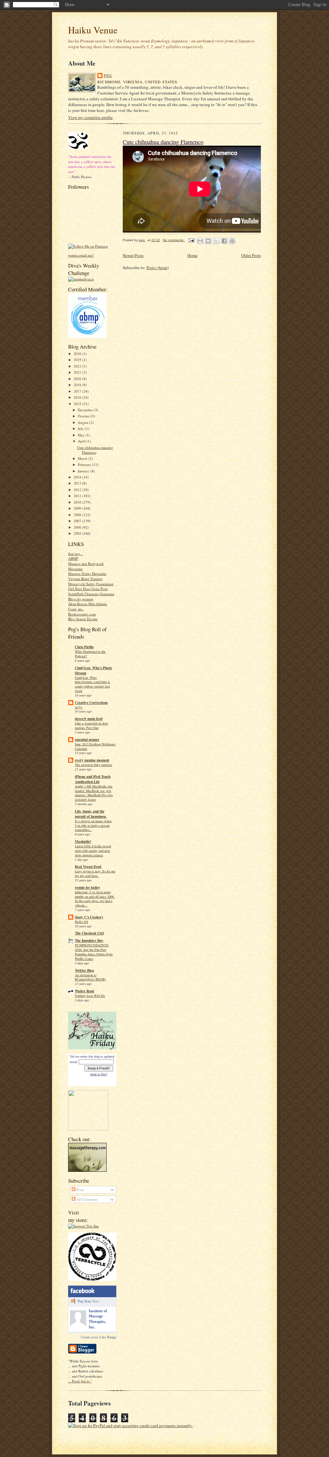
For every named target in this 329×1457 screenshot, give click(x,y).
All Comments (87, 1199)
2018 (78, 384)
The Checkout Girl (89, 933)
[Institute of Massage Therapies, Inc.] (78, 1325)
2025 (78, 359)
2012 (78, 489)
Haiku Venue (93, 29)
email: (74, 1062)
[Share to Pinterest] (232, 241)
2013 (78, 483)
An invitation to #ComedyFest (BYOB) (90, 977)
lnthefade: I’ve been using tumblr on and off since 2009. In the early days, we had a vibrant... (95, 898)
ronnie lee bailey (87, 887)
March (83, 458)
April (82, 441)
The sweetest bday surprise (93, 764)
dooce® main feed (88, 718)
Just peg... (75, 553)
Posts (80, 1189)
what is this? (98, 1074)
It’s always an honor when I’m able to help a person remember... (93, 825)
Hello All (81, 921)
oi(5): (79, 707)
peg (108, 75)
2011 (78, 495)
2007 (78, 520)
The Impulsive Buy (89, 940)
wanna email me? (81, 255)
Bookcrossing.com (82, 614)
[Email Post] (191, 240)
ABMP (73, 558)
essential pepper (87, 739)
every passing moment (92, 760)
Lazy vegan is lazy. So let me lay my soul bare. (95, 873)
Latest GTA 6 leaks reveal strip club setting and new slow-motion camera (93, 850)
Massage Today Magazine (87, 573)
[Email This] (200, 241)
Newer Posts (133, 255)
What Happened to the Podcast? (90, 653)
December (86, 409)
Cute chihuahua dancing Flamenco (95, 450)
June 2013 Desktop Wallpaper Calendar (95, 746)
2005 (78, 533)
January (84, 471)
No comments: (174, 240)
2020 (78, 378)
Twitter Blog (84, 970)
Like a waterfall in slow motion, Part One (91, 725)
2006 (78, 527)
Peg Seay (84, 1301)
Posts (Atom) (158, 267)
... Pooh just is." (80, 1381)
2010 (78, 502)
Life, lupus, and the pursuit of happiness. (91, 814)
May (81, 435)
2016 (78, 397)
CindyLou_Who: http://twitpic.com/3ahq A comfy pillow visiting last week (92, 684)
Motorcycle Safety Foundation (90, 583)
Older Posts (251, 255)
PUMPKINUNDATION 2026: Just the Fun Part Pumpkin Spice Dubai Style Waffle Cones (94, 952)
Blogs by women (80, 598)
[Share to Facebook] (224, 241)
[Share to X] (216, 241)
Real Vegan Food (88, 866)
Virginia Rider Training (85, 578)
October (84, 416)
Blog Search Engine (83, 618)
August (83, 422)
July (81, 428)
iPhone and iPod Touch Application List (93, 779)
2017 (78, 391)
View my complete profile (90, 117)
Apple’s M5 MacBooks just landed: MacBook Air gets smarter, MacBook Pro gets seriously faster (94, 793)
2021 (78, 372)
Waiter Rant (84, 991)
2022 (78, 366)
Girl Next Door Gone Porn (88, 588)
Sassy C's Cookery (89, 917)
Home (192, 255)
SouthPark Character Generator (91, 593)
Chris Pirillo (84, 647)
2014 (78, 477)
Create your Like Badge (98, 1337)
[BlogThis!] (208, 241)
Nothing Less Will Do (90, 995)
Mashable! (83, 841)
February (85, 464)
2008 (78, 514)
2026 (78, 353)
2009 (78, 508)
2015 (78, 403)
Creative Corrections (91, 702)
